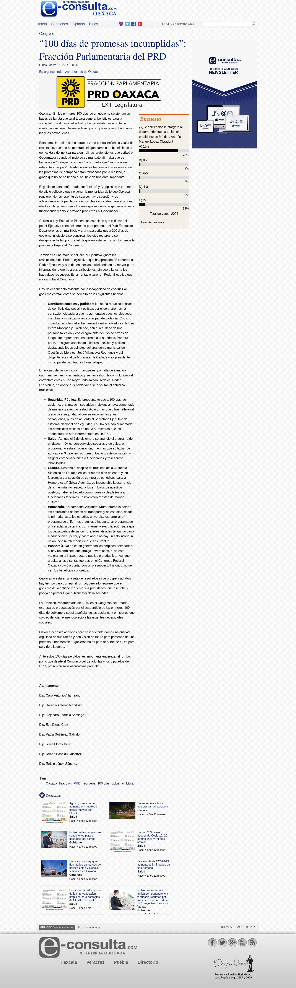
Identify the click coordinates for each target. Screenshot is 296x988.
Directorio (148, 962)
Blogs (93, 24)
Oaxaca (51, 783)
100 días (104, 783)
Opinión (78, 24)
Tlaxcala (68, 962)
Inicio (42, 24)
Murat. (130, 783)
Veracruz (95, 962)
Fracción (65, 783)
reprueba (89, 783)
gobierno (118, 783)
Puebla (121, 962)
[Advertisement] (224, 182)
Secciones (59, 24)
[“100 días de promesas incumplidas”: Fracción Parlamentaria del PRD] (109, 108)
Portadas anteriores (89, 927)
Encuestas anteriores (152, 222)
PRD (77, 783)
